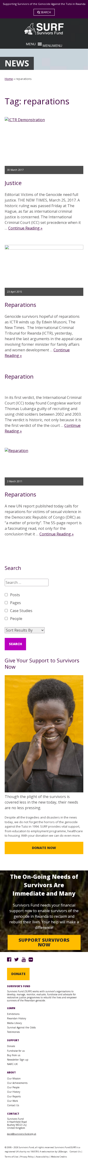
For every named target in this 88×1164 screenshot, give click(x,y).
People (16, 618)
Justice (13, 183)
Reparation (19, 376)
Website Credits (59, 1156)
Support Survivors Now (44, 942)
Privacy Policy (27, 1156)
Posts (15, 594)
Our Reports (14, 1096)
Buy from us (13, 1055)
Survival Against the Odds (21, 1027)
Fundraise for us (16, 1050)
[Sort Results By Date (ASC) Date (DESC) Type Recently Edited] (25, 630)
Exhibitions (13, 1014)
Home (9, 79)
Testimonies (13, 1032)
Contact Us (13, 1105)
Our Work (12, 1100)
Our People (13, 1087)
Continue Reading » (25, 228)
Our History (13, 1091)
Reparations (20, 304)
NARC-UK (12, 1064)
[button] (52, 45)
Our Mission (14, 1078)
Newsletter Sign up (17, 1059)
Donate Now (44, 848)
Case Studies (21, 610)
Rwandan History (16, 1018)
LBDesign (62, 1151)
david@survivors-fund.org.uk (21, 1133)
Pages (15, 602)
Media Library (14, 1023)
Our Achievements (17, 1083)
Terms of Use (11, 1156)
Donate (18, 974)
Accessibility (42, 1156)
